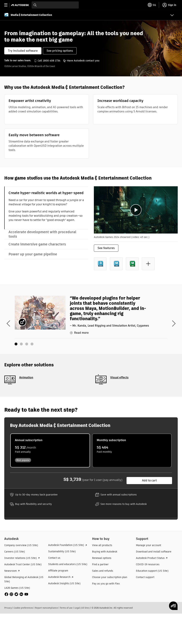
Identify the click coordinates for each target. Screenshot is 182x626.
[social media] (16, 594)
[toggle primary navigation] (7, 5)
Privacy (8, 607)
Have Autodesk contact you (83, 60)
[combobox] (55, 5)
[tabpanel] (136, 231)
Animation (26, 377)
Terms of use (66, 607)
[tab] (46, 207)
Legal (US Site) (82, 607)
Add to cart (149, 480)
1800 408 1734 (51, 60)
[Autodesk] (20, 5)
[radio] (50, 450)
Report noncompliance (46, 607)
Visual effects (119, 377)
